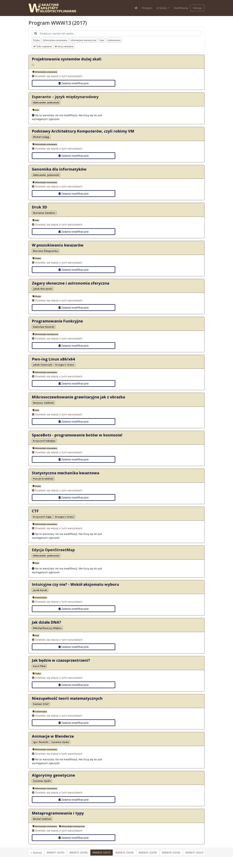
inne (102, 40)
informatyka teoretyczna (83, 40)
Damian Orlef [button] (41, 703)
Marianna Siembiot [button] (44, 212)
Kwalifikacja (181, 8)
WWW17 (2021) (194, 852)
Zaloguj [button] (197, 8)
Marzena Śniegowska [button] (45, 250)
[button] (33, 65)
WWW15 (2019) (148, 852)
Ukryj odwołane (65, 46)
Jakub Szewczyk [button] (42, 364)
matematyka (113, 40)
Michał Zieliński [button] (42, 818)
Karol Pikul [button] (39, 666)
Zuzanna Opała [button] (60, 741)
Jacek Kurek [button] (40, 590)
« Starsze (36, 852)
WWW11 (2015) (56, 852)
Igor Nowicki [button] (40, 741)
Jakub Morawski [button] (42, 288)
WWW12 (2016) (78, 852)
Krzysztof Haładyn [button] (44, 440)
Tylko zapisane (44, 46)
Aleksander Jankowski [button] (46, 102)
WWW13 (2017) (101, 852)
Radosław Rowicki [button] (43, 326)
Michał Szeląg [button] (41, 136)
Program (147, 8)
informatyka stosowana (55, 40)
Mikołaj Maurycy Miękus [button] (47, 628)
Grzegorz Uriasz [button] (64, 364)
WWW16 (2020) (171, 852)
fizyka (36, 40)
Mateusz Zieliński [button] (43, 402)
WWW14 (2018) (124, 852)
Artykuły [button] (162, 8)
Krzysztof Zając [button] (42, 516)
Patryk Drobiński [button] (43, 478)
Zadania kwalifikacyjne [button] (75, 83)
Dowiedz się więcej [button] (58, 76)
